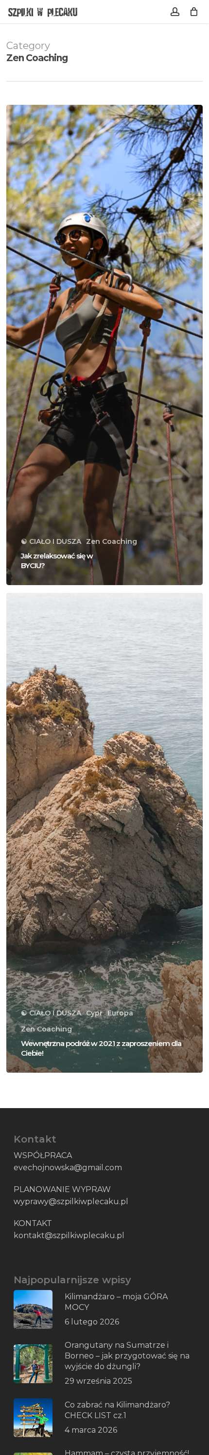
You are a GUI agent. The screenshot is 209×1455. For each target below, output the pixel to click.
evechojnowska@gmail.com (68, 1167)
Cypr (94, 1013)
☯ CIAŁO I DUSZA (51, 541)
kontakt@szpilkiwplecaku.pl (69, 1235)
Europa (120, 1013)
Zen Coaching (111, 541)
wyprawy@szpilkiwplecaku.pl (71, 1201)
